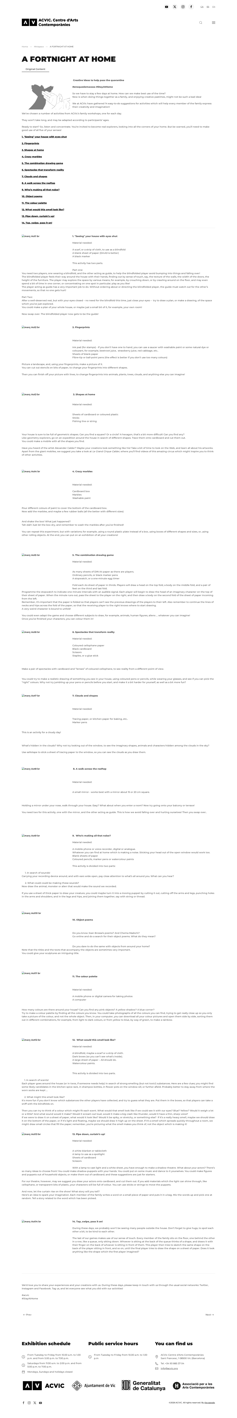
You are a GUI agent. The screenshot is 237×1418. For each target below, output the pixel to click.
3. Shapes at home (33, 150)
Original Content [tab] (35, 69)
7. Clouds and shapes (34, 176)
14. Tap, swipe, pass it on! (37, 222)
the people (209, 1402)
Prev (28, 1314)
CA (202, 6)
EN (213, 6)
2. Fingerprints (30, 143)
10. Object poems (32, 196)
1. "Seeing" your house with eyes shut (44, 136)
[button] (200, 23)
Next (208, 1314)
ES (208, 6)
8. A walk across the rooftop (38, 183)
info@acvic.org (169, 1368)
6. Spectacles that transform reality (43, 169)
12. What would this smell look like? (43, 209)
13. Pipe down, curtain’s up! (38, 216)
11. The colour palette (34, 202)
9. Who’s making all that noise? (40, 189)
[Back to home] (50, 23)
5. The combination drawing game (42, 163)
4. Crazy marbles (32, 156)
